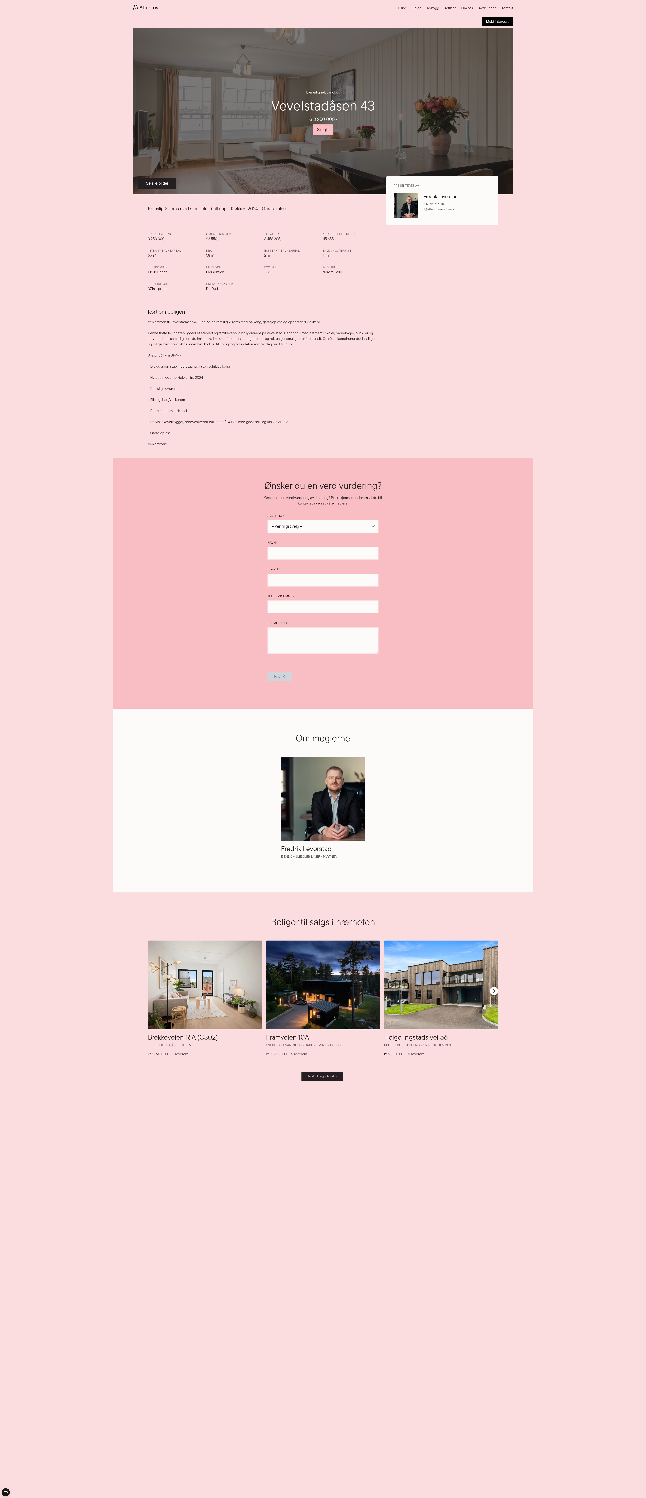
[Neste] (494, 991)
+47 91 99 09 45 (433, 203)
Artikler (450, 8)
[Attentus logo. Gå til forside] (145, 7)
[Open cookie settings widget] (6, 1492)
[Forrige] (151, 986)
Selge (416, 8)
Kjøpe (402, 8)
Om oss (467, 8)
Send (277, 676)
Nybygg (433, 8)
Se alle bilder (157, 183)
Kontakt (507, 8)
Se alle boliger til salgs (322, 1076)
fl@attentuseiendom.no (439, 209)
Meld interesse (498, 21)
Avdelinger (487, 8)
